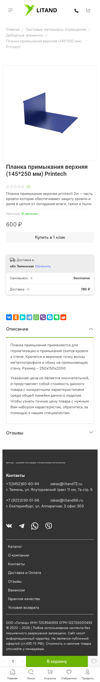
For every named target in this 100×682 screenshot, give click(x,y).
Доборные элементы (25, 35)
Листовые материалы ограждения (56, 29)
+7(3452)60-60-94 (22, 483)
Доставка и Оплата (24, 572)
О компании (18, 555)
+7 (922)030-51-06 (22, 500)
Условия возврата (23, 607)
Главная (13, 29)
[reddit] (63, 317)
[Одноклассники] (16, 317)
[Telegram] (29, 317)
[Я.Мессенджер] (22, 317)
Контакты (16, 563)
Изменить (43, 266)
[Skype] (50, 317)
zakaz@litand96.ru (66, 500)
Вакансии (16, 590)
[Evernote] (56, 317)
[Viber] (43, 317)
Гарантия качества (24, 598)
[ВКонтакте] (9, 317)
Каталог (15, 546)
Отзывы (15, 581)
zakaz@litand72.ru (66, 483)
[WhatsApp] (36, 317)
